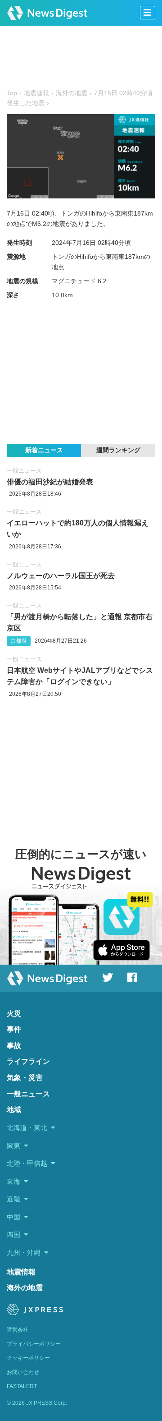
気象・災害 (25, 1077)
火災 (14, 1013)
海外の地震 (25, 1288)
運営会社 (17, 1330)
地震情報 (21, 1272)
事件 (14, 1029)
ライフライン (28, 1061)
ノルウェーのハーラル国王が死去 (61, 575)
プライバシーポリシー (34, 1344)
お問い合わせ (23, 1372)
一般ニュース (24, 470)
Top (12, 93)
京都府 (18, 641)
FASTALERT (22, 1386)
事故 (14, 1045)
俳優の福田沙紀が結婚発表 (50, 482)
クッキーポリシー (28, 1358)
